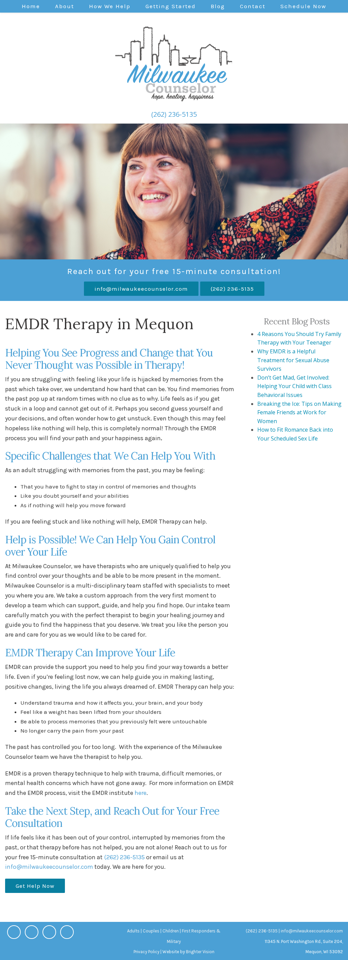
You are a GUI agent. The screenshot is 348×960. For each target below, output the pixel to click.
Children (170, 930)
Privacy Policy (146, 951)
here (140, 793)
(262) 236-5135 (174, 114)
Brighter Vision (200, 951)
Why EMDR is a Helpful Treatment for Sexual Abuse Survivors (293, 360)
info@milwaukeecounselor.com (141, 288)
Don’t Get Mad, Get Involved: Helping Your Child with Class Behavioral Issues (294, 386)
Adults (133, 930)
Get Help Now (35, 885)
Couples (151, 930)
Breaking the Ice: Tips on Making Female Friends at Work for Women (299, 412)
